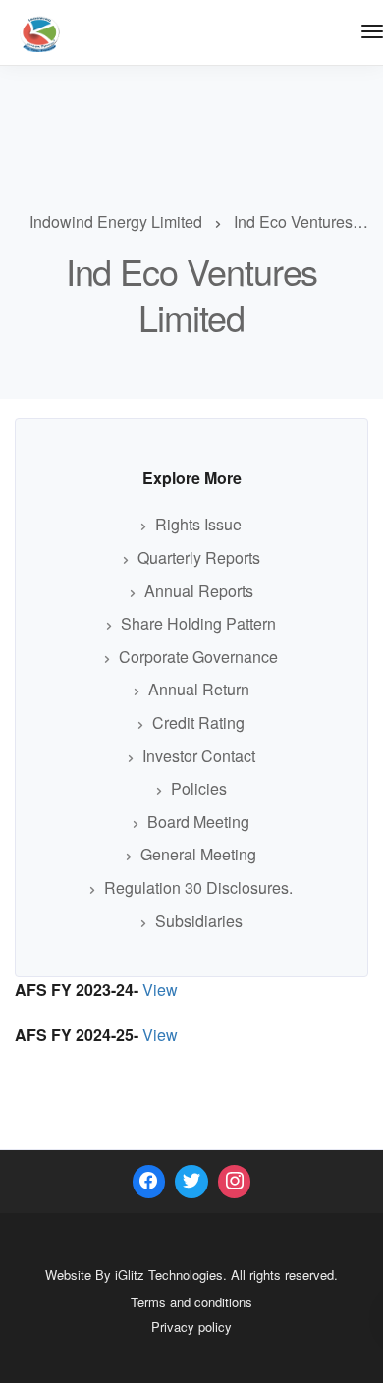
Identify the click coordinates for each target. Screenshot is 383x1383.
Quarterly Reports (198, 557)
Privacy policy (191, 1326)
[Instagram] (234, 1181)
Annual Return (198, 689)
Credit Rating (198, 722)
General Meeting (198, 854)
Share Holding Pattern (198, 623)
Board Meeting (198, 821)
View (160, 989)
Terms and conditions (191, 1302)
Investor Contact (198, 756)
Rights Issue (198, 524)
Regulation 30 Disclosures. (198, 887)
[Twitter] (191, 1181)
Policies (199, 788)
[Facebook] (149, 1181)
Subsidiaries (199, 921)
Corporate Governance (198, 656)
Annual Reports (198, 591)
